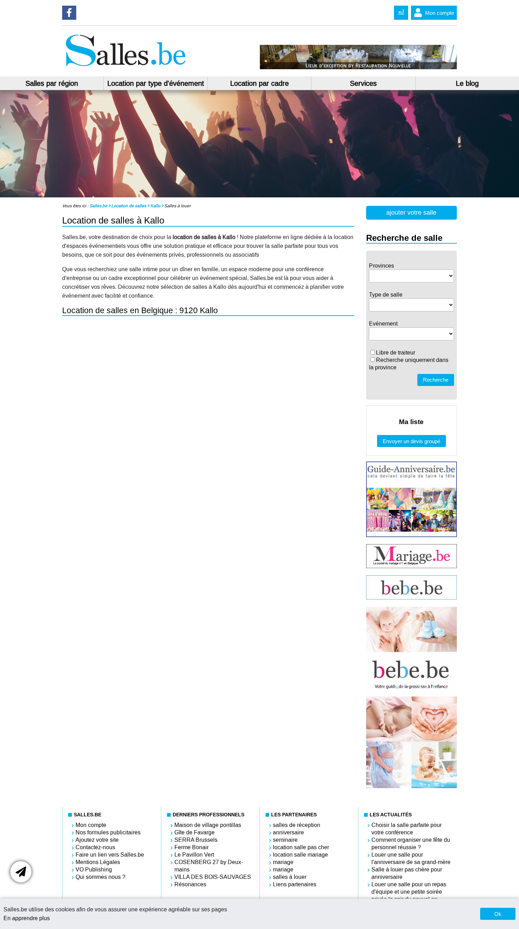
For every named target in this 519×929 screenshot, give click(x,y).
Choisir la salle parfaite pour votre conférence (406, 828)
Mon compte (439, 13)
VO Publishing (94, 869)
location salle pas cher (301, 847)
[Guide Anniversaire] (411, 535)
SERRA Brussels (195, 840)
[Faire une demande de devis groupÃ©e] (20, 871)
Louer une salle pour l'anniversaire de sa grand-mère (411, 858)
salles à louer (289, 877)
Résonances (190, 884)
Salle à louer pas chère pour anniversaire (406, 873)
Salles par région (51, 83)
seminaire (285, 840)
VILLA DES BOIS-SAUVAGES (212, 877)
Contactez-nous (95, 847)
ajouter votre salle (411, 212)
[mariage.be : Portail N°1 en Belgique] (411, 566)
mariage (283, 862)
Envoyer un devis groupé (411, 441)
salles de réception (296, 825)
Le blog (467, 83)
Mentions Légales (98, 862)
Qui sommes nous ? (100, 877)
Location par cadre (259, 83)
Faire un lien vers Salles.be (110, 854)
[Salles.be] (125, 67)
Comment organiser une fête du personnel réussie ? (410, 843)
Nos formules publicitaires (108, 832)
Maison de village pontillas (207, 825)
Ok (497, 914)
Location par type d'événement (155, 83)
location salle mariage (300, 854)
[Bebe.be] (411, 597)
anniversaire (288, 832)
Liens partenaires (294, 884)
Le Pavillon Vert (194, 854)
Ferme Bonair (191, 847)
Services (363, 83)
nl (401, 12)
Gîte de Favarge (194, 832)
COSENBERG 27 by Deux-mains (208, 865)
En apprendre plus (27, 918)
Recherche (435, 380)
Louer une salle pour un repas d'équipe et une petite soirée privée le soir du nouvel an (408, 892)
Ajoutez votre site (97, 840)
